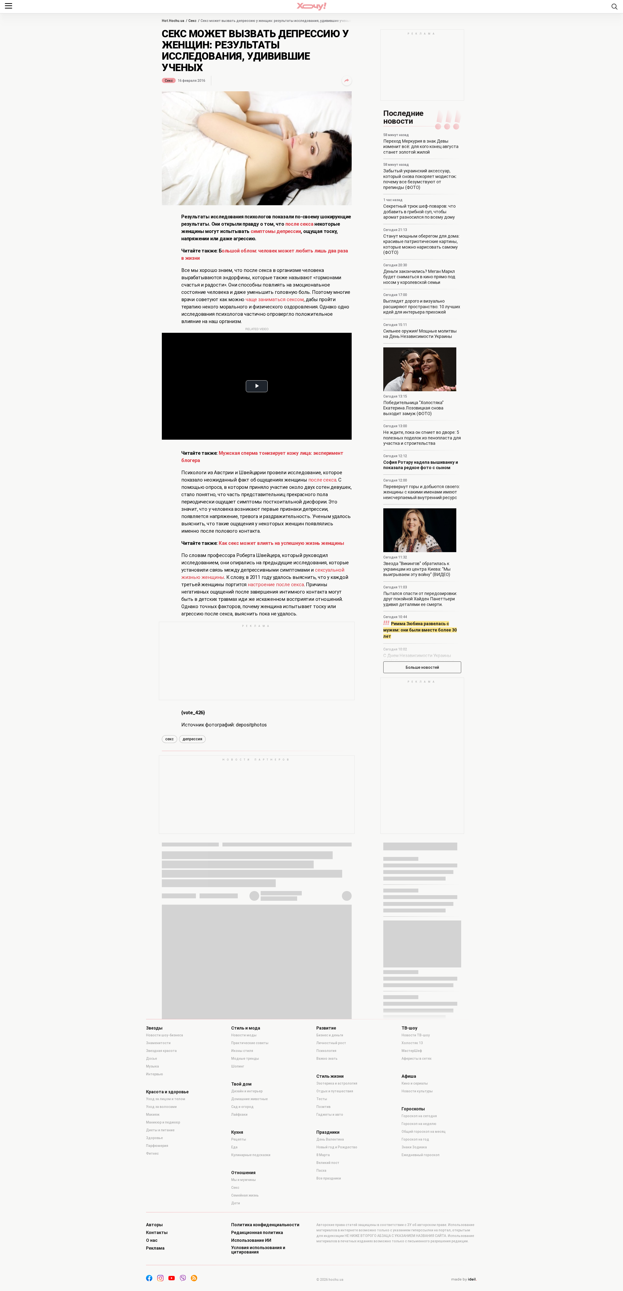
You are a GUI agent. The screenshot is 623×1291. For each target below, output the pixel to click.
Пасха (321, 1170)
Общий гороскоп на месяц (424, 1131)
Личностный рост (331, 1043)
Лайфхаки (239, 1114)
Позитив (323, 1107)
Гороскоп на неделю (419, 1124)
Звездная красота (161, 1051)
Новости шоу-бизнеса (164, 1035)
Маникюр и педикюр (163, 1122)
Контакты (157, 1232)
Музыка (152, 1066)
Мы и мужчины (243, 1180)
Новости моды (244, 1035)
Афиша (409, 1076)
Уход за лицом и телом (165, 1099)
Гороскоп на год (415, 1139)
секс (169, 739)
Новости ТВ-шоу (416, 1035)
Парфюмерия (157, 1146)
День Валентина (330, 1139)
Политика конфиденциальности (265, 1225)
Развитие (326, 1028)
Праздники (327, 1132)
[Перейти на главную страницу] (311, 6)
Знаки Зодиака (414, 1147)
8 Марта (323, 1155)
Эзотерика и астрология (336, 1083)
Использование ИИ (251, 1240)
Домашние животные (249, 1099)
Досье (151, 1058)
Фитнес (152, 1153)
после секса (322, 480)
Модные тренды (245, 1058)
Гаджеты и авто (329, 1114)
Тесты (321, 1099)
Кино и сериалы (415, 1083)
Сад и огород (242, 1107)
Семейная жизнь (245, 1195)
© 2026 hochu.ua (329, 1279)
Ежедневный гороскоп (421, 1155)
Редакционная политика (257, 1232)
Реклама (155, 1248)
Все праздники (328, 1178)
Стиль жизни (330, 1076)
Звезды (154, 1028)
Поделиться (347, 80)
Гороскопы (413, 1109)
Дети (235, 1203)
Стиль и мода (245, 1028)
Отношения (243, 1172)
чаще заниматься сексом (275, 299)
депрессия (192, 739)
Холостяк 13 (412, 1043)
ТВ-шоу (409, 1028)
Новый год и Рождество (336, 1147)
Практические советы (249, 1043)
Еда (234, 1147)
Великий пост (327, 1163)
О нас (151, 1240)
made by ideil (464, 1279)
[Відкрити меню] (8, 5)
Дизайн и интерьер (247, 1091)
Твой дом (241, 1084)
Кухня (237, 1132)
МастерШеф (412, 1051)
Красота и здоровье (167, 1092)
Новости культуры (417, 1091)
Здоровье (154, 1138)
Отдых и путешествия (334, 1091)
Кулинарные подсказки (250, 1155)
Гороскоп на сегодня (419, 1116)
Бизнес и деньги (329, 1035)
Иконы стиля (242, 1051)
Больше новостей (422, 667)
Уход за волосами (161, 1107)
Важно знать (327, 1058)
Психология (326, 1051)
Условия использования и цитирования (258, 1249)
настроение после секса (276, 584)
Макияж (152, 1114)
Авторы (154, 1225)
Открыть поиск (614, 6)
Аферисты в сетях (416, 1058)
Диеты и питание (160, 1130)
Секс (169, 81)
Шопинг (237, 1066)
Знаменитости (158, 1043)
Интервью (154, 1074)
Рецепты (238, 1139)
